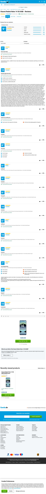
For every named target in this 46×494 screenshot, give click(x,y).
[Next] (44, 316)
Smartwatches (2, 441)
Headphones (2, 440)
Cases (1, 436)
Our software (2, 447)
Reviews (23, 9)
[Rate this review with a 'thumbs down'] (43, 65)
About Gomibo (2, 446)
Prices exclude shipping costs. (34, 459)
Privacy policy (2, 448)
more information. (34, 460)
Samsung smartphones (20, 427)
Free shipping (7, 397)
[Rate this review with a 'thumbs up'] (40, 65)
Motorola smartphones (20, 429)
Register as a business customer (37, 437)
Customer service (20, 435)
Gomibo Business (35, 436)
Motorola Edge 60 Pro (4, 431)
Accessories (3, 435)
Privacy (13, 462)
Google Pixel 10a (3, 430)
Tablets (34, 424)
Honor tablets (34, 429)
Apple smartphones (19, 426)
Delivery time (18, 438)
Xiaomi (8, 9)
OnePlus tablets (34, 430)
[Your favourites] (42, 1)
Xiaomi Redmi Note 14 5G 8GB (15, 9)
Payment (17, 436)
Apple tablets (34, 426)
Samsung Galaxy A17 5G (4, 432)
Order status (18, 437)
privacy (10, 488)
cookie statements (17, 488)
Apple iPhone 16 (3, 427)
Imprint (17, 462)
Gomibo (2, 445)
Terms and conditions (29, 462)
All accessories (2, 442)
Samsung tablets (34, 427)
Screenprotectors (3, 437)
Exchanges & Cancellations (20, 440)
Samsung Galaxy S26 (3, 428)
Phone (5, 9)
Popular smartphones (5, 424)
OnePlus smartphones (19, 428)
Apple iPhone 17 (3, 426)
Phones (18, 424)
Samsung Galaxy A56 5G (4, 429)
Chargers (1, 438)
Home (1, 9)
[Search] (44, 5)
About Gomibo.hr (8, 462)
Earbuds (1, 439)
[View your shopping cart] (44, 1)
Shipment (17, 439)
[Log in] (39, 1)
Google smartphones (19, 430)
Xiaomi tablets (34, 428)
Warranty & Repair (19, 441)
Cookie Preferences (22, 462)
